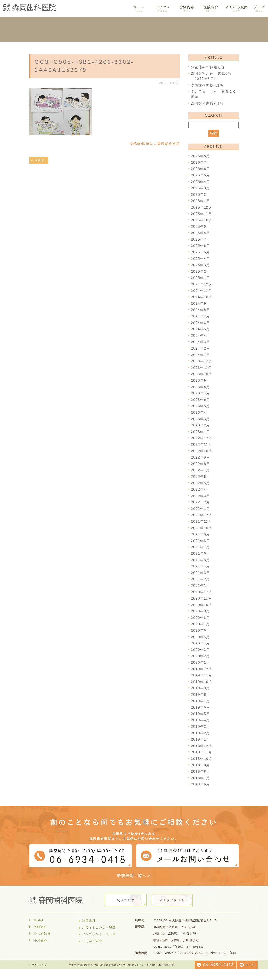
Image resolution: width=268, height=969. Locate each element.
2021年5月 (200, 560)
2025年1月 (200, 278)
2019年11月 (201, 675)
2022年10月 (202, 451)
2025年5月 (200, 252)
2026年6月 (200, 169)
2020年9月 (200, 611)
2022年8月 (200, 464)
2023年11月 (201, 367)
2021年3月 (200, 573)
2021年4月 (200, 566)
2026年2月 (200, 194)
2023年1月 (200, 432)
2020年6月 (200, 630)
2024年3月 (200, 342)
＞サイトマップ (38, 964)
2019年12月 (202, 669)
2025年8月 (200, 233)
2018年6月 (200, 784)
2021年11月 (201, 521)
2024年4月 (200, 335)
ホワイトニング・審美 (99, 927)
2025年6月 (200, 245)
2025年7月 (200, 239)
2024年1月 (200, 355)
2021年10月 (202, 528)
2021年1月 (200, 585)
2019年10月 (202, 682)
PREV (40, 160)
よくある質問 (92, 941)
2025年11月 (201, 214)
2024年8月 (200, 310)
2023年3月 (200, 419)
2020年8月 (200, 617)
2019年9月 (200, 688)
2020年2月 (200, 656)
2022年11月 (201, 444)
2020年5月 (200, 637)
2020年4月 (200, 643)
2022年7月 (200, 470)
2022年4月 (200, 489)
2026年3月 (200, 188)
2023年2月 (200, 425)
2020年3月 (200, 650)
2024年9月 (200, 303)
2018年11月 (201, 752)
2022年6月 (200, 476)
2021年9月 (200, 534)
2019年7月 (200, 701)
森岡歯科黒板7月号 (207, 103)
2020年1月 (200, 662)
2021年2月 (200, 579)
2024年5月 (200, 329)
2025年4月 (200, 258)
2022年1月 (200, 508)
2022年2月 (200, 502)
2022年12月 (202, 438)
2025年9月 (200, 226)
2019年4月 (200, 720)
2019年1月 (200, 739)
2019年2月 (200, 733)
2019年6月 (200, 707)
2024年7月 (200, 316)
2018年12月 (202, 746)
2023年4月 (200, 412)
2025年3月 (200, 265)
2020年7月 (200, 624)
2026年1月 (200, 201)
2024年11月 (201, 291)
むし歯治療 (42, 933)
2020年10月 (202, 605)
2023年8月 (200, 387)
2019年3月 (200, 726)
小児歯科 (40, 940)
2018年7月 (200, 778)
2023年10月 (202, 374)
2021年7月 (200, 547)
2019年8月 (200, 694)
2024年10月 (202, 297)
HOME (39, 920)
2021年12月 (202, 515)
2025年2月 (200, 271)
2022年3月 (200, 496)
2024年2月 (200, 348)
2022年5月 (200, 483)
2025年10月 (202, 220)
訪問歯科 (89, 920)
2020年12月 (202, 592)
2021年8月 (200, 541)
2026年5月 (200, 175)
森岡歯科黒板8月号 (207, 85)
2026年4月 (200, 182)
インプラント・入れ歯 (99, 934)
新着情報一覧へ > (134, 876)
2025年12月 (202, 207)
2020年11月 (201, 598)
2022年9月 (200, 457)
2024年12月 (202, 284)
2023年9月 (200, 380)
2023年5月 (200, 406)
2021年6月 (200, 553)
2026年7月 (200, 162)
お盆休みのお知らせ (208, 67)
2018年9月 (200, 765)
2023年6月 (200, 400)
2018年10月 (202, 758)
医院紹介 (40, 927)
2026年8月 (200, 156)
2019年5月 (200, 714)
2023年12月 (202, 361)
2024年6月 (200, 323)
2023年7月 (200, 393)
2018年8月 (200, 771)
